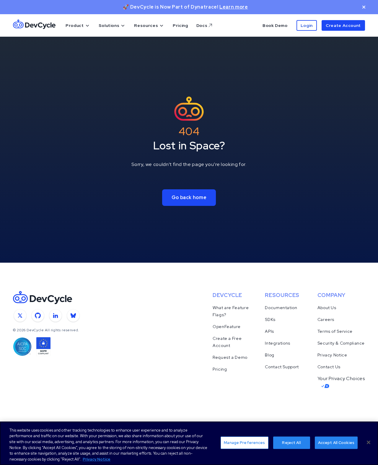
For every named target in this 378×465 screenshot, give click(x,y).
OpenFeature (227, 326)
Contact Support (282, 366)
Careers (325, 319)
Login (307, 25)
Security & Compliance (341, 343)
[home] (34, 25)
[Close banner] (363, 7)
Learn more (233, 7)
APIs (269, 331)
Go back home (189, 197)
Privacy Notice (332, 355)
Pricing (180, 25)
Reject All (291, 442)
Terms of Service (335, 331)
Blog (269, 355)
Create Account (343, 25)
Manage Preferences (244, 442)
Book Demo (275, 25)
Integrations (277, 343)
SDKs (270, 319)
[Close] (368, 442)
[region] (189, 443)
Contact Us (328, 366)
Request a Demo (230, 357)
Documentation (281, 307)
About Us (326, 307)
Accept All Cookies (336, 442)
